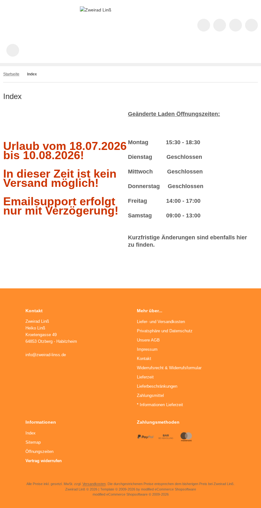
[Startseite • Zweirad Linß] (95, 9)
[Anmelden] (235, 25)
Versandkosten (94, 484)
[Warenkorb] (251, 25)
